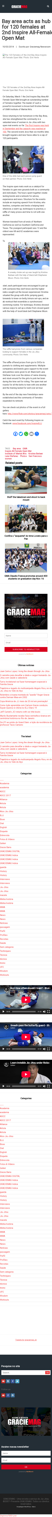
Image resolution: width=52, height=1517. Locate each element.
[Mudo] (44, 1011)
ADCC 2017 (5, 795)
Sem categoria (6, 947)
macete (3, 895)
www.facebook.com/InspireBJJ (27, 423)
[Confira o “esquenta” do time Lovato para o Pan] (26, 519)
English (3, 827)
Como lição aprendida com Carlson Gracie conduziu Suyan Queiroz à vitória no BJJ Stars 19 (24, 706)
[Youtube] (3, 1381)
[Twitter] (17, 1381)
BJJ (2, 815)
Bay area (17, 448)
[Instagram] (8, 1381)
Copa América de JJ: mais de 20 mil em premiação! (24, 701)
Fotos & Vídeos (7, 839)
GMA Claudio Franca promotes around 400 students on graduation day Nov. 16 (26, 577)
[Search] (48, 6)
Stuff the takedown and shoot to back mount (26, 498)
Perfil (2, 931)
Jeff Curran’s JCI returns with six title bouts (20, 712)
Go (48, 1373)
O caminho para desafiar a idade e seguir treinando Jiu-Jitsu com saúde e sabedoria (25, 676)
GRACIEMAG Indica (9, 855)
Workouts (4, 975)
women (8, 458)
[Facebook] (13, 1381)
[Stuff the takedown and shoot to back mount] (26, 480)
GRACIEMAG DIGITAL (10, 851)
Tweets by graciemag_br (26, 1340)
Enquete (4, 831)
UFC (2, 967)
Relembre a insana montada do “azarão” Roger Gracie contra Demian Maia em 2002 (24, 696)
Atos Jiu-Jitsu (6, 811)
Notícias (4, 923)
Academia (4, 783)
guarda (3, 867)
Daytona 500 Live (8, 1515)
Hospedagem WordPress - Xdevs (26, 1506)
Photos (23, 456)
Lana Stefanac (11, 456)
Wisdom (4, 971)
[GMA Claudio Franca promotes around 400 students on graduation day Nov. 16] (26, 558)
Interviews (5, 879)
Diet (2, 823)
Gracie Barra (5, 847)
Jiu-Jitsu (4, 887)
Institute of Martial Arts (16, 453)
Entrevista (4, 835)
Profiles (3, 935)
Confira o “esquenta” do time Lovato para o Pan (26, 537)
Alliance (3, 799)
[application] (26, 999)
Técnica (3, 955)
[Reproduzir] (3, 1011)
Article (3, 803)
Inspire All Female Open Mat (18, 451)
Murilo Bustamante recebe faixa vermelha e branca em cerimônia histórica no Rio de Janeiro (25, 717)
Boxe (2, 819)
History (3, 871)
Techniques (5, 951)
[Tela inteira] (48, 1011)
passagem (5, 927)
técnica (3, 959)
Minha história (6, 899)
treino (2, 963)
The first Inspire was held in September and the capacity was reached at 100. (26, 128)
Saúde (3, 943)
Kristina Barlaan (35, 453)
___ (2, 779)
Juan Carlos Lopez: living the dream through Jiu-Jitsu (24, 671)
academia (4, 787)
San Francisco (35, 456)
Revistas (4, 939)
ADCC (2, 791)
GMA (25, 448)
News (2, 915)
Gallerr (3, 843)
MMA (2, 907)
